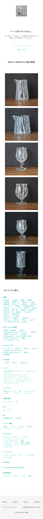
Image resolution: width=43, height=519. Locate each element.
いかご (24, 476)
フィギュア (17, 393)
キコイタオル (30, 455)
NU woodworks (9, 336)
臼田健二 (22, 330)
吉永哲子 (6, 308)
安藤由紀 (13, 330)
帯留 (22, 441)
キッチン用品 (8, 423)
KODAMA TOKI (9, 312)
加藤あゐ (24, 302)
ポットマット (17, 428)
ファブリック (8, 452)
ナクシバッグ (28, 379)
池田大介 (16, 320)
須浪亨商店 (7, 473)
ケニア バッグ (8, 373)
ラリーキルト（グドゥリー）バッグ (15, 375)
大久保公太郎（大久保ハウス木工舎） (16, 332)
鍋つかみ (30, 426)
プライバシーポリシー (10, 507)
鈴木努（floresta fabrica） (12, 352)
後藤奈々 (19, 312)
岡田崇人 (24, 304)
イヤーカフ (23, 437)
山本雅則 (15, 300)
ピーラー (13, 426)
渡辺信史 (6, 310)
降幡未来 (6, 304)
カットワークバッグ (10, 377)
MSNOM (6, 462)
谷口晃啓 (27, 312)
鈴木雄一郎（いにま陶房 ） (12, 316)
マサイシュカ (8, 457)
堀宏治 (6, 330)
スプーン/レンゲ (9, 401)
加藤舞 (22, 300)
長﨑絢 (29, 300)
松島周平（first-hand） (11, 338)
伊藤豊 (32, 302)
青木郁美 (6, 302)
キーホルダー (8, 445)
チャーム (18, 379)
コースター (7, 428)
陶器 (5, 297)
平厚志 (24, 320)
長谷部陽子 (7, 354)
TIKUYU (14, 363)
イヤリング (7, 437)
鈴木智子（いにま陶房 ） (12, 318)
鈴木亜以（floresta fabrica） (13, 350)
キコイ (21, 455)
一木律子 (6, 363)
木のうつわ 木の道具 (10, 327)
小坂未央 (26, 348)
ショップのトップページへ (21, 45)
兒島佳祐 (18, 348)
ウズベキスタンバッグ (23, 381)
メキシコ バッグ (30, 371)
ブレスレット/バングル (11, 443)
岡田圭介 (33, 332)
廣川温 (27, 308)
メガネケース (8, 447)
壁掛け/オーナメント (10, 391)
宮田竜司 (18, 306)
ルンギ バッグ (8, 379)
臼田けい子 (15, 304)
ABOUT (15, 502)
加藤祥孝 (31, 310)
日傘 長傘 (18, 418)
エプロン (22, 426)
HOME (4, 502)
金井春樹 (6, 300)
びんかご (16, 476)
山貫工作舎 (23, 363)
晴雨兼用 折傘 (8, 418)
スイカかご (7, 476)
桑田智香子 (15, 314)
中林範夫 (23, 310)
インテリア (7, 388)
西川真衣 (25, 322)
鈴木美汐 (25, 318)
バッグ (6, 368)
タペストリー (28, 393)
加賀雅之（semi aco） (11, 334)
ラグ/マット (7, 393)
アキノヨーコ (8, 348)
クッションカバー (29, 391)
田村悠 (26, 352)
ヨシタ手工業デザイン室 (11, 322)
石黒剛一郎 (15, 302)
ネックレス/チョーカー (11, 441)
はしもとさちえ (17, 308)
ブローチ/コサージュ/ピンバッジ (14, 439)
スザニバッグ (23, 377)
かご (5, 407)
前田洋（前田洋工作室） (24, 336)
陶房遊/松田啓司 (28, 306)
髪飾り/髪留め (25, 443)
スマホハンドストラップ (23, 445)
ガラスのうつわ (9, 345)
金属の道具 (7, 398)
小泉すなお (7, 320)
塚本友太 (6, 314)
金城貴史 (24, 334)
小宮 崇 (34, 348)
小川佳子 (33, 304)
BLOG (26, 502)
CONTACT (37, 502)
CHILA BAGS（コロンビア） (13, 371)
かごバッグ (7, 410)
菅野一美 (15, 310)
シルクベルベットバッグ (11, 383)
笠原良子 (34, 308)
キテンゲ (13, 455)
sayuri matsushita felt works (14, 467)
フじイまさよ (8, 306)
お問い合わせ (21, 50)
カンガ (6, 455)
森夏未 (24, 338)
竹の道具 (6, 359)
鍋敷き (6, 426)
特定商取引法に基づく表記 (31, 507)
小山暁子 (31, 320)
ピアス (15, 437)
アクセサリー (8, 434)
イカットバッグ (9, 381)
